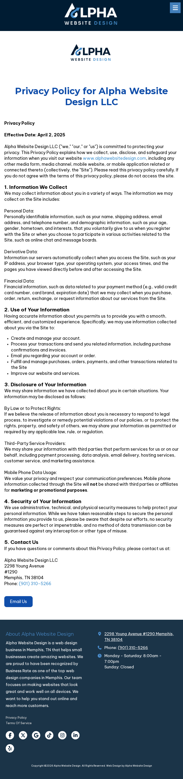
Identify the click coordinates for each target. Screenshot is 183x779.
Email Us (18, 601)
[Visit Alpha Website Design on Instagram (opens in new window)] (62, 735)
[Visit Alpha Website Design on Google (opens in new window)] (36, 735)
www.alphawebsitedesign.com (114, 158)
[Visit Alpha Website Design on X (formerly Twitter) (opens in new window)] (23, 735)
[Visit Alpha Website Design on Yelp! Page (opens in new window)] (10, 748)
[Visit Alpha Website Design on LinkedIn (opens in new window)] (75, 735)
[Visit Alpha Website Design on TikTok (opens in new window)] (49, 735)
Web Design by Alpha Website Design (129, 765)
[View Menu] (175, 7)
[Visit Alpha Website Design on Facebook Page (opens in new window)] (10, 735)
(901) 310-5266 (35, 583)
